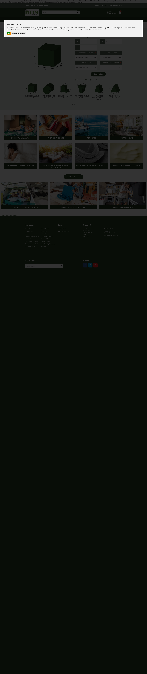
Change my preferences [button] (18, 33)
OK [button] (9, 33)
